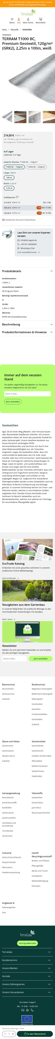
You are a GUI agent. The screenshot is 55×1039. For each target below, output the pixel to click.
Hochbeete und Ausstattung (9, 824)
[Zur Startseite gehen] (28, 12)
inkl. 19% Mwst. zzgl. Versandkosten (17, 139)
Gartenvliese (37, 802)
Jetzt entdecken (9, 578)
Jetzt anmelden (13, 401)
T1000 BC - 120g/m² (14, 167)
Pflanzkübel (37, 761)
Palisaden (36, 886)
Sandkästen (37, 876)
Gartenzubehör (9, 818)
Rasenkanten (8, 797)
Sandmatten (37, 704)
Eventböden (37, 719)
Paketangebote (8, 907)
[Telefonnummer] (32, 1010)
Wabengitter (37, 699)
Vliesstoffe (37, 793)
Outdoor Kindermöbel (41, 756)
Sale (4, 912)
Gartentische (37, 750)
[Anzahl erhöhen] (13, 1034)
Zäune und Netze (10, 741)
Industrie (6, 852)
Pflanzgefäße (37, 865)
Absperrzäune (8, 756)
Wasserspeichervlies (41, 812)
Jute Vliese (36, 807)
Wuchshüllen (8, 688)
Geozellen (36, 709)
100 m (9, 177)
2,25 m (9, 188)
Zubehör (6, 699)
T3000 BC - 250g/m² (36, 167)
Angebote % (8, 903)
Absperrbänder (9, 862)
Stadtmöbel (37, 776)
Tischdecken (7, 831)
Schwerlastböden (39, 714)
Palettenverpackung (11, 872)
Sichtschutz (7, 836)
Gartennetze (7, 745)
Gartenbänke (37, 745)
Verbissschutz (8, 694)
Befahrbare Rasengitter (42, 694)
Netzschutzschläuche (11, 857)
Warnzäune (7, 867)
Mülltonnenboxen (40, 766)
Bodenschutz (38, 684)
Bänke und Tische (40, 871)
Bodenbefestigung (40, 881)
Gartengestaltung (11, 793)
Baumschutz (8, 684)
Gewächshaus (38, 771)
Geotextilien (37, 797)
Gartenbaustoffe (9, 802)
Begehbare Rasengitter (42, 688)
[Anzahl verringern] (5, 1034)
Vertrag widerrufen (27, 943)
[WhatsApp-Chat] (27, 1010)
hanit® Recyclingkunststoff (42, 854)
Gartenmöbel (38, 741)
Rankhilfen (7, 807)
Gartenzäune (8, 750)
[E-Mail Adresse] (22, 1010)
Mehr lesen (7, 619)
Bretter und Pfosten (40, 860)
